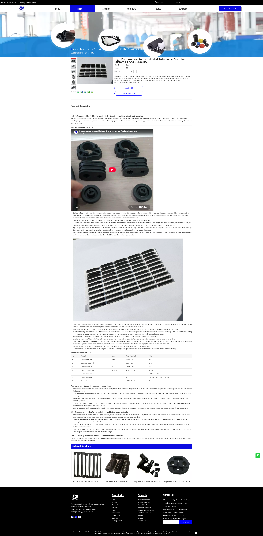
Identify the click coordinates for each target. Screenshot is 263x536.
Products (115, 502)
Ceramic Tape (142, 520)
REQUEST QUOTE (230, 8)
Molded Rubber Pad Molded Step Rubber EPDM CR (181, 481)
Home (114, 500)
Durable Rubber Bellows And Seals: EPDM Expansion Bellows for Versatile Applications (90, 481)
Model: (116, 65)
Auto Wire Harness (144, 513)
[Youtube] (79, 517)
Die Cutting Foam (144, 505)
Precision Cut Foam (144, 507)
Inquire (127, 88)
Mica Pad (141, 515)
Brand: (116, 68)
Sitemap (115, 518)
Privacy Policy (117, 520)
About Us (115, 505)
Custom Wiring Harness (146, 510)
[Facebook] (72, 517)
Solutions (115, 507)
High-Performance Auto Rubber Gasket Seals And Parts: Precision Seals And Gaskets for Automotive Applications (150, 481)
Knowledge (116, 513)
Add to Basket (127, 93)
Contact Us (116, 515)
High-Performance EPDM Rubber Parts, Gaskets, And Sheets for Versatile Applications (120, 481)
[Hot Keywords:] (260, 2)
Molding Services (144, 502)
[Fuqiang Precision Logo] (75, 497)
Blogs (114, 510)
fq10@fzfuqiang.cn (178, 518)
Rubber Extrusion (144, 500)
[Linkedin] (75, 517)
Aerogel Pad (142, 518)
